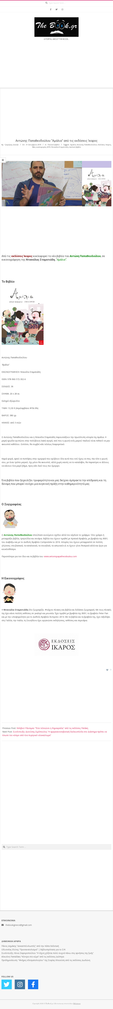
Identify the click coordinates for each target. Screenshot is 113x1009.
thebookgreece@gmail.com (19, 925)
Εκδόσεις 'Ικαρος (104, 145)
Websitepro (77, 1003)
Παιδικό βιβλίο (54, 145)
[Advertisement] (56, 66)
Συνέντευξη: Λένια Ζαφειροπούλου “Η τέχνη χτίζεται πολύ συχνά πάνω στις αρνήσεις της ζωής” (47, 953)
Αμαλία (73, 145)
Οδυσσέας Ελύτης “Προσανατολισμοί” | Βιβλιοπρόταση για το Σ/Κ (33, 949)
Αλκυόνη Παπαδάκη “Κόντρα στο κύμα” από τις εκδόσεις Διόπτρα (32, 956)
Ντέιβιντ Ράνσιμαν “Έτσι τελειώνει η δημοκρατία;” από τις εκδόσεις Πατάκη (52, 728)
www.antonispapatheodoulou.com (60, 556)
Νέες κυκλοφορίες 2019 (41, 147)
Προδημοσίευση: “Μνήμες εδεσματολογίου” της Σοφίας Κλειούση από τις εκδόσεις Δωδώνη (45, 960)
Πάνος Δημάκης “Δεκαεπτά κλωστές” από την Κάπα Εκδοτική (30, 946)
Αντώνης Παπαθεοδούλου (87, 145)
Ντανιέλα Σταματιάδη (59, 147)
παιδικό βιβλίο (75, 147)
